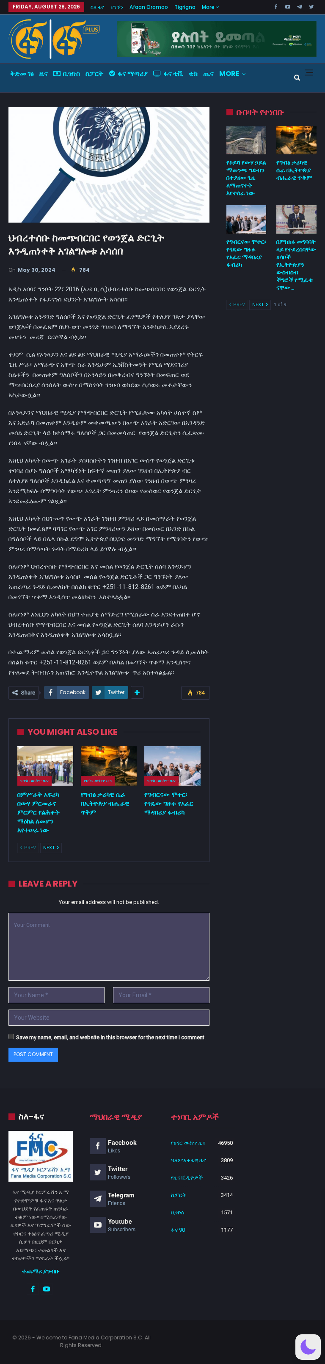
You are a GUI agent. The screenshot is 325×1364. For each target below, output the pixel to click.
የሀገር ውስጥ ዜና (34, 780)
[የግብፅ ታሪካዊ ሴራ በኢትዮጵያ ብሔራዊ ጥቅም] (109, 766)
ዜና (43, 73)
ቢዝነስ (71, 73)
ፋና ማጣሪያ (133, 73)
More (209, 7)
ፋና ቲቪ (173, 73)
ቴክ (193, 73)
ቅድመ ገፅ (22, 73)
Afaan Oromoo (148, 7)
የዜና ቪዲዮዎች (187, 1177)
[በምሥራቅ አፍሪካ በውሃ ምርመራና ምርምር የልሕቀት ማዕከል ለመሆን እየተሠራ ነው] (45, 766)
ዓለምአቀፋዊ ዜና (188, 1160)
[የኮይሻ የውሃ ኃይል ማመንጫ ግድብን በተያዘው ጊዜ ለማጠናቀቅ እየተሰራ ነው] (246, 140)
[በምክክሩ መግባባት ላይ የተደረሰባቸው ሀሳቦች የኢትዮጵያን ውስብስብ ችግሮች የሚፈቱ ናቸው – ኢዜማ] (296, 219)
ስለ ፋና (97, 7)
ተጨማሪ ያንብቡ (41, 1271)
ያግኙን (116, 7)
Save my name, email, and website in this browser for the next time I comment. (111, 1037)
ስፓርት (94, 73)
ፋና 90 (178, 1230)
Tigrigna (185, 7)
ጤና (208, 73)
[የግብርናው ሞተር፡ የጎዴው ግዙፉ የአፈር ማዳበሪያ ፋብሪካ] (172, 766)
